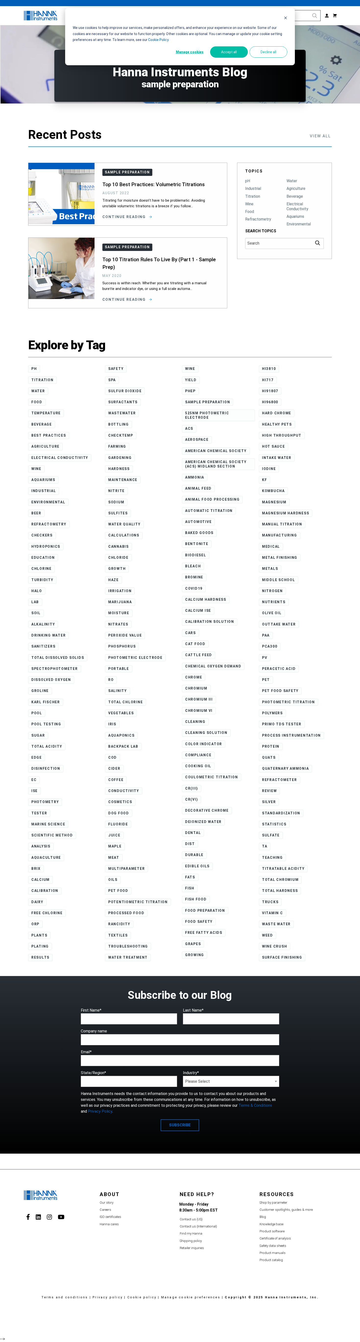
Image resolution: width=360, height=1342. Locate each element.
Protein (270, 746)
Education (43, 558)
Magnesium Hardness (285, 513)
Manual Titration (282, 524)
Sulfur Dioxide (125, 391)
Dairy (37, 902)
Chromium (196, 688)
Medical (271, 546)
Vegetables (121, 713)
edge (36, 757)
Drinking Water (48, 635)
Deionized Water (203, 822)
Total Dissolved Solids (57, 658)
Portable (118, 669)
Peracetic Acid (279, 669)
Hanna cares (109, 1224)
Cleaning (195, 722)
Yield (191, 380)
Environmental (299, 224)
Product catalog (271, 1260)
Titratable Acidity (283, 869)
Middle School (278, 580)
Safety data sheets (273, 1246)
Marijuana (120, 602)
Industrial (253, 188)
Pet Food (118, 891)
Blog (263, 1217)
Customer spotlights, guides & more (286, 1210)
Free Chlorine (47, 913)
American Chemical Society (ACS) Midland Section (216, 464)
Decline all (268, 52)
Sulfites (118, 513)
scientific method (52, 835)
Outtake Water (279, 624)
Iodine (269, 469)
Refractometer (279, 780)
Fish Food (196, 899)
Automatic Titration (209, 511)
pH (247, 181)
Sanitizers (43, 646)
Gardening (120, 458)
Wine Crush (274, 946)
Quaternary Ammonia (285, 768)
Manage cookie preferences (190, 1297)
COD (112, 757)
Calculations (123, 535)
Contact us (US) (191, 1219)
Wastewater (122, 413)
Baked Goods (199, 533)
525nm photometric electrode (207, 415)
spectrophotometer (54, 669)
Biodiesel (195, 555)
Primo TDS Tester (281, 724)
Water (292, 181)
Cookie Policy (158, 40)
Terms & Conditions (255, 1105)
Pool (36, 713)
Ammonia (194, 477)
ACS (189, 428)
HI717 (268, 380)
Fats (190, 877)
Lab (35, 602)
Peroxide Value (125, 635)
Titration (252, 196)
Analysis (40, 846)
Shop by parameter (273, 1202)
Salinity (117, 691)
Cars (190, 633)
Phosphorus (122, 646)
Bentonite (196, 544)
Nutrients (274, 602)
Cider (114, 768)
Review (269, 791)
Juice (114, 835)
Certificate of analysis (275, 1238)
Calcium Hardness (205, 599)
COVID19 (194, 588)
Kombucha (273, 491)
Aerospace (197, 440)
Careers (105, 1210)
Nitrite (116, 491)
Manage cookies (190, 52)
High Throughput (281, 435)
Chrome (193, 677)
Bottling (118, 424)
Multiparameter (126, 869)
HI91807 (270, 391)
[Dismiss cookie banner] (285, 18)
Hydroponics (45, 546)
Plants (39, 935)
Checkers (42, 535)
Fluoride (118, 824)
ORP (35, 924)
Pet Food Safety (280, 691)
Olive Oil (272, 613)
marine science (48, 824)
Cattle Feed (198, 655)
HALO (36, 591)
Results (40, 957)
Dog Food (118, 813)
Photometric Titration (288, 702)
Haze (113, 580)
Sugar (38, 735)
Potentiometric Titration (138, 902)
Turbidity (42, 580)
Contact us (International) (198, 1226)
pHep (190, 391)
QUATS (269, 757)
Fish (189, 888)
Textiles (118, 935)
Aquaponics (121, 735)
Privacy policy (108, 1297)
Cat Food (195, 644)
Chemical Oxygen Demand (213, 666)
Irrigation (120, 591)
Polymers (272, 713)
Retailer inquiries (192, 1248)
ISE (34, 791)
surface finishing (282, 957)
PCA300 (269, 646)
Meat (113, 858)
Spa (112, 380)
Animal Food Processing (212, 499)
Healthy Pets (277, 424)
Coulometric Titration (211, 777)
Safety (116, 369)
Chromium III (199, 699)
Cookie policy (142, 1297)
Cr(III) (191, 788)
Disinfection (45, 768)
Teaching (272, 858)
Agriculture (296, 188)
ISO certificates (110, 1217)
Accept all (229, 52)
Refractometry (258, 219)
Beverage (295, 196)
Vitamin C (272, 913)
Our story (106, 1202)
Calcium (40, 880)
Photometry (45, 802)
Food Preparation (205, 910)
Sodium (116, 502)
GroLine (40, 691)
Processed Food (126, 913)
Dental (193, 833)
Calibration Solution (209, 622)
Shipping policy (191, 1241)
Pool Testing (46, 724)
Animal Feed (198, 488)
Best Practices (48, 435)
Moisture (118, 613)
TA (264, 846)
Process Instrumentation (291, 735)
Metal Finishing (279, 558)
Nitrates (118, 624)
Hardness (119, 469)
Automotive (198, 522)
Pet (266, 680)
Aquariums (295, 216)
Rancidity (119, 924)
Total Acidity (46, 746)
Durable (194, 855)
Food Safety (199, 922)
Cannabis (118, 546)
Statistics (274, 824)
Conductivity (123, 791)
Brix (36, 869)
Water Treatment (128, 957)
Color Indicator (203, 744)
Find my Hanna (191, 1233)
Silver (269, 802)
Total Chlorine (125, 702)
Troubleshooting (128, 946)
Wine (249, 204)
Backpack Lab (123, 746)
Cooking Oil (198, 766)
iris (112, 724)
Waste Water (276, 924)
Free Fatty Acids (203, 933)
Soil (36, 613)
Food (249, 211)
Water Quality (124, 524)
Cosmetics (120, 802)
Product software (272, 1231)
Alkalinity (43, 624)
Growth (117, 569)
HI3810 (269, 369)
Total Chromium (280, 880)
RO (111, 680)
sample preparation (207, 402)
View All (320, 136)
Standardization (281, 813)
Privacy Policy (100, 1111)
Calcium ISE (198, 610)
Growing (194, 955)
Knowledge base (271, 1224)
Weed (267, 935)
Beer (36, 513)
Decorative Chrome (207, 810)
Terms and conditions (64, 1297)
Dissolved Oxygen (51, 680)
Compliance (198, 755)
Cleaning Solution (206, 733)
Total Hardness (280, 891)
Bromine (194, 577)
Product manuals (273, 1253)
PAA (266, 635)
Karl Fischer (45, 702)
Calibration (44, 891)
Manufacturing (279, 535)
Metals (270, 569)
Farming (117, 446)
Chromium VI (199, 711)
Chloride (118, 558)
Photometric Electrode (135, 658)
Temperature (46, 413)
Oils (113, 880)
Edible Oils (197, 866)
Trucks (270, 902)
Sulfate (271, 835)
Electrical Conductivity (297, 206)
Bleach (193, 566)
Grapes (193, 944)
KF (264, 480)
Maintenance (122, 480)
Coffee (116, 780)
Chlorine (41, 569)
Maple (115, 846)
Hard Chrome (276, 413)
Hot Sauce (273, 446)
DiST (190, 844)
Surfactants (123, 402)
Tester (39, 813)
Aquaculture (46, 858)
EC (34, 780)
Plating (40, 946)
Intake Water (276, 458)
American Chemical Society (216, 451)
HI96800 (270, 402)
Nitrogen (272, 591)
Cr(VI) (191, 799)
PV (264, 658)
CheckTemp (120, 435)
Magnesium (274, 502)
